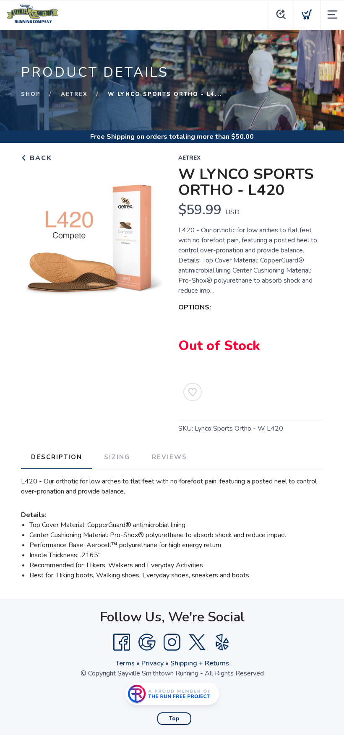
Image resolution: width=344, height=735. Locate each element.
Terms (125, 663)
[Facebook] (121, 642)
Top (174, 718)
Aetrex (74, 94)
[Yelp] (222, 642)
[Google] (146, 642)
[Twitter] (197, 642)
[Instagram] (172, 642)
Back (39, 158)
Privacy (152, 663)
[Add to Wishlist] (192, 392)
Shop (31, 94)
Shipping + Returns (199, 663)
